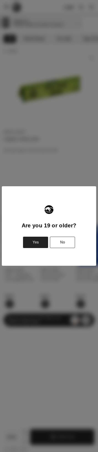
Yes (36, 242)
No (62, 242)
